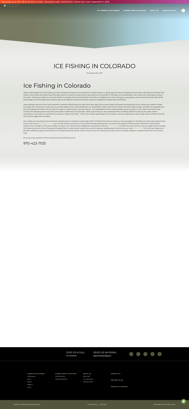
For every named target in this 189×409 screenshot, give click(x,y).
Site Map (103, 404)
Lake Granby (113, 126)
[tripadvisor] (160, 354)
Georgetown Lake (47, 123)
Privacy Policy (92, 404)
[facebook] (131, 354)
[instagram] (138, 354)
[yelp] (152, 354)
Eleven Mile (137, 128)
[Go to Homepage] (11, 10)
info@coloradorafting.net (102, 356)
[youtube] (145, 354)
